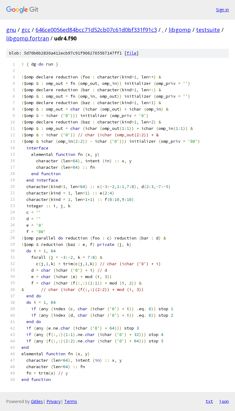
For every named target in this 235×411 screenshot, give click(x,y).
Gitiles (37, 401)
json (224, 401)
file (131, 53)
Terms (70, 401)
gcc (25, 29)
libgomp (180, 29)
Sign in (222, 10)
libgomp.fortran (27, 38)
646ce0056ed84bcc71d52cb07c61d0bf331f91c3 (96, 29)
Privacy (54, 401)
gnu (11, 29)
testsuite (208, 29)
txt (209, 401)
